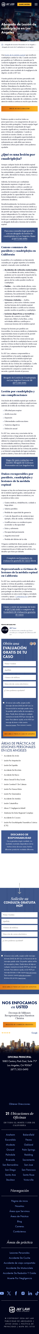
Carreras (19, 1226)
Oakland (28, 1144)
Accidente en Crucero (12, 817)
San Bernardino (10, 1164)
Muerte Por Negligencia (19, 1278)
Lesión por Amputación (12, 760)
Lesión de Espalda (11, 765)
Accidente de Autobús (12, 798)
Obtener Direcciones (19, 1103)
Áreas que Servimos (19, 1211)
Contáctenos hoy (21, 596)
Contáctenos (19, 1231)
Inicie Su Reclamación (19, 109)
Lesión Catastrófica (11, 803)
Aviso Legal (12, 1324)
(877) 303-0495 (20, 239)
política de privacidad (24, 975)
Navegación (19, 1190)
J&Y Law (30, 1318)
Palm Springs (28, 1149)
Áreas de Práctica (19, 1216)
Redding (28, 1154)
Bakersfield (28, 1134)
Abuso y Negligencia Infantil (14, 808)
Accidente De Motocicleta (19, 1267)
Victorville (29, 1179)
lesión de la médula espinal (15, 55)
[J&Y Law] (8, 4)
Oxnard (10, 1149)
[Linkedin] (30, 1293)
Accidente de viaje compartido (19, 1262)
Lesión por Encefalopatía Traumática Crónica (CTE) (20, 824)
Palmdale (10, 1154)
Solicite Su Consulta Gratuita (19, 1024)
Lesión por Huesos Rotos (13, 789)
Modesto (10, 1144)
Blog (19, 1221)
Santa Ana (10, 1174)
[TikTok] (37, 1293)
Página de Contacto (11, 725)
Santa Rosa (28, 1174)
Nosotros (19, 1206)
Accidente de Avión (11, 756)
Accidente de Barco (11, 775)
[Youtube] (2, 1293)
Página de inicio (19, 1200)
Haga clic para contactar (17, 460)
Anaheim (10, 1134)
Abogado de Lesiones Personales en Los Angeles (20, 45)
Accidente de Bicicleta (12, 770)
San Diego (10, 1169)
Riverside (10, 1159)
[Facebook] (16, 1293)
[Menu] (36, 4)
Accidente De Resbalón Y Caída (19, 1273)
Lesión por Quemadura (12, 794)
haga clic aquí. (22, 978)
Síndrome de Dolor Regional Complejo (18, 813)
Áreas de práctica (19, 1242)
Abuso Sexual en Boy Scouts (14, 779)
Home (2, 45)
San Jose (28, 1164)
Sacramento (29, 1159)
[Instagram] (23, 1293)
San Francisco (29, 1169)
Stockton (10, 1179)
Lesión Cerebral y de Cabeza (15, 784)
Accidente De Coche (19, 1257)
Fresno (28, 1139)
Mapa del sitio (27, 1327)
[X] (9, 1293)
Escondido (10, 1139)
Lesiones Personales (19, 1252)
